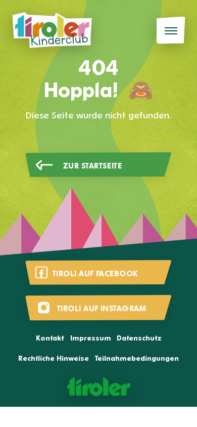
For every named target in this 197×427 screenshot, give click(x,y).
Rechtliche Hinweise (53, 359)
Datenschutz (139, 339)
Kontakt (50, 339)
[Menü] (171, 31)
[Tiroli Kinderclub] (52, 30)
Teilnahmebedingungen (137, 359)
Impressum (90, 339)
